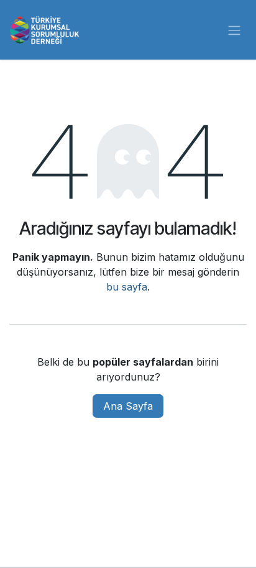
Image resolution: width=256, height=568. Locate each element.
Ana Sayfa (128, 406)
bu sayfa (126, 287)
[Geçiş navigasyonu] (234, 30)
